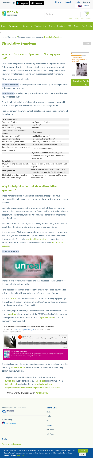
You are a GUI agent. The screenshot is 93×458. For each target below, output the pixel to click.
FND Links (58, 2)
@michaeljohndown (43, 384)
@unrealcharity (18, 367)
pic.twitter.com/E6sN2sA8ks (47, 388)
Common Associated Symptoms (30, 37)
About (76, 26)
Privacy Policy (21, 455)
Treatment (39, 26)
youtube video (47, 318)
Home (4, 26)
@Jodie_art (40, 381)
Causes (26, 26)
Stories (52, 26)
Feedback (68, 2)
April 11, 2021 (42, 393)
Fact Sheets (87, 26)
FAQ (69, 26)
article (13, 299)
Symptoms (13, 26)
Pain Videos (50, 434)
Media (60, 26)
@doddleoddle (11, 384)
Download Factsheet (81, 81)
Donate (77, 2)
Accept (83, 451)
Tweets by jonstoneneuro (11, 444)
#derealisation (28, 388)
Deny (82, 454)
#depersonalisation (13, 388)
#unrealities (10, 381)
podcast (12, 314)
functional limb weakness (37, 239)
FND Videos (50, 430)
